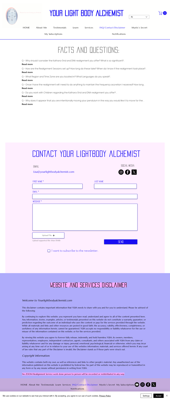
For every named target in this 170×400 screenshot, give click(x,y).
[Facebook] (127, 172)
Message (36, 201)
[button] (163, 13)
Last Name (98, 181)
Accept (158, 395)
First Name (37, 181)
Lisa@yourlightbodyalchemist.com (53, 172)
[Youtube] (137, 384)
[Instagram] (121, 172)
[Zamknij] (166, 396)
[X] (134, 172)
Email (35, 192)
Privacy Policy (105, 395)
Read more (27, 64)
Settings (146, 395)
